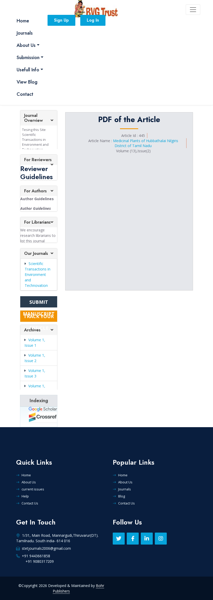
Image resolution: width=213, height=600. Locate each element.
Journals (25, 33)
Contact (25, 94)
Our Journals (36, 253)
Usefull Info (28, 69)
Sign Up (61, 20)
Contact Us (30, 503)
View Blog (27, 82)
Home (23, 20)
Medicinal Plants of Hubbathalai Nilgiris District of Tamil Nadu (145, 143)
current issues (33, 489)
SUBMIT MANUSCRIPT (39, 303)
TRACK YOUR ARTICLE (39, 317)
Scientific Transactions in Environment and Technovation (37, 274)
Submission (28, 57)
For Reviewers (38, 160)
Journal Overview (33, 117)
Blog (121, 496)
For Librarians (37, 222)
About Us (26, 45)
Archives (32, 330)
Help (25, 496)
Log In (93, 20)
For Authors (35, 191)
